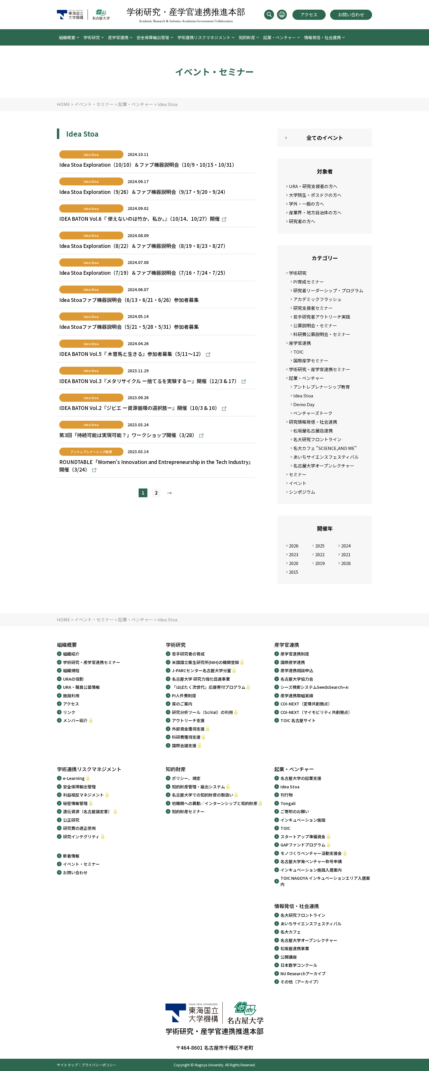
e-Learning (74, 778)
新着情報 (71, 856)
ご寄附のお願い (294, 811)
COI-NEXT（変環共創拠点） (306, 704)
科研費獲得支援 (186, 737)
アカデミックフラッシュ (317, 299)
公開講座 (288, 957)
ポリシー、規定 (186, 778)
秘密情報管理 (75, 803)
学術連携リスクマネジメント (204, 37)
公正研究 (71, 820)
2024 (345, 546)
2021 (345, 554)
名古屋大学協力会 (296, 679)
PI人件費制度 (184, 695)
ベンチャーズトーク (312, 413)
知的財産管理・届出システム (198, 787)
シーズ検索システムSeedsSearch (314, 687)
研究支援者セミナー (313, 308)
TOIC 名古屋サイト (298, 720)
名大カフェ (290, 932)
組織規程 (71, 670)
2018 (345, 563)
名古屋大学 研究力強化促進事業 (201, 679)
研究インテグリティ (81, 836)
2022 (320, 554)
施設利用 (71, 695)
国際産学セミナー (310, 360)
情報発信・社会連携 (322, 37)
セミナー (297, 474)
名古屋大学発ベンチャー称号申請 (311, 861)
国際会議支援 (184, 745)
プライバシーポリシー (98, 1064)
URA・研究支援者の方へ (313, 186)
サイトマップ (67, 1064)
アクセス (309, 14)
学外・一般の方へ (306, 204)
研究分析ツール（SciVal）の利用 (202, 712)
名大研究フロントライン (317, 439)
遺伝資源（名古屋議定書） (87, 811)
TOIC (298, 352)
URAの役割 (73, 679)
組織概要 (67, 37)
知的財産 (247, 37)
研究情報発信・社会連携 (313, 422)
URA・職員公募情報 (81, 687)
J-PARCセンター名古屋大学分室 (201, 670)
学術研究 (91, 37)
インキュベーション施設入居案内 (311, 870)
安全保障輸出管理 (153, 37)
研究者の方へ (302, 221)
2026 (293, 546)
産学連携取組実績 (296, 695)
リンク (69, 712)
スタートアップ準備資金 (302, 836)
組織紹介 (71, 654)
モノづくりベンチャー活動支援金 (311, 853)
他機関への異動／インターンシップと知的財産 (214, 803)
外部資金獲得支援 (188, 729)
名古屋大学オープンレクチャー (323, 466)
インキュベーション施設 (302, 820)
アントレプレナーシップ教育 (321, 387)
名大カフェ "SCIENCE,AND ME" (325, 448)
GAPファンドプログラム (302, 845)
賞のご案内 (182, 704)
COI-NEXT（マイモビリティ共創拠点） (316, 712)
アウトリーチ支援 (188, 720)
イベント (297, 483)
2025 (320, 546)
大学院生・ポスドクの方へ (315, 195)
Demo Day (304, 404)
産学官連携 (118, 37)
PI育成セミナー (308, 282)
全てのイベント (324, 137)
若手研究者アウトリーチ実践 (321, 317)
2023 (293, 554)
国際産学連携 (292, 662)
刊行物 (286, 795)
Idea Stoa (303, 395)
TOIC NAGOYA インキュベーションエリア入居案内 (325, 881)
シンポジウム (302, 492)
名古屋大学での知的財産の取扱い (202, 795)
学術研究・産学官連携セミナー (319, 369)
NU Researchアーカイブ (303, 973)
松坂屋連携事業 (294, 948)
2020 (293, 563)
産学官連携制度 (294, 654)
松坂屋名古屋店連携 (313, 430)
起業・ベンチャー (279, 37)
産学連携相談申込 (296, 670)
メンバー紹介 (75, 720)
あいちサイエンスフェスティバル (326, 457)
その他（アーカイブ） (300, 982)
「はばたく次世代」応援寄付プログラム (208, 687)
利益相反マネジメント (83, 795)
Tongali (288, 803)
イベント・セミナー (81, 864)
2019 (320, 563)
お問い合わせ (351, 14)
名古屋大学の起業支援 (300, 778)
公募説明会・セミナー (315, 325)
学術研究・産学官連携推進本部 (186, 15)
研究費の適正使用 (79, 828)
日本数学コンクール (298, 965)
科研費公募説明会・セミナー (321, 334)
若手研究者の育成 (188, 654)
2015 (293, 572)
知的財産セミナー (188, 811)
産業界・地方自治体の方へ (315, 212)
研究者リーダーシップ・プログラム (328, 290)
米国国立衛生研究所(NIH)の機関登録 (205, 662)
